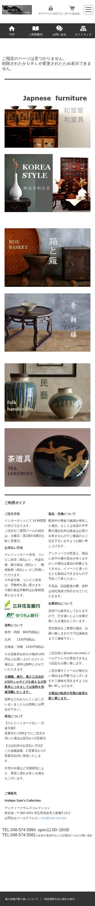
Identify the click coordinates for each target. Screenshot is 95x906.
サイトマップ (83, 34)
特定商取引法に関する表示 (59, 899)
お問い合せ (59, 34)
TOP (12, 34)
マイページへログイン (50, 13)
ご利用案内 (36, 34)
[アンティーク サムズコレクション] (17, 13)
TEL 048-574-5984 (19, 830)
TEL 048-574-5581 (19, 835)
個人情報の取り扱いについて (21, 899)
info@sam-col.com (54, 818)
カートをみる (72, 13)
